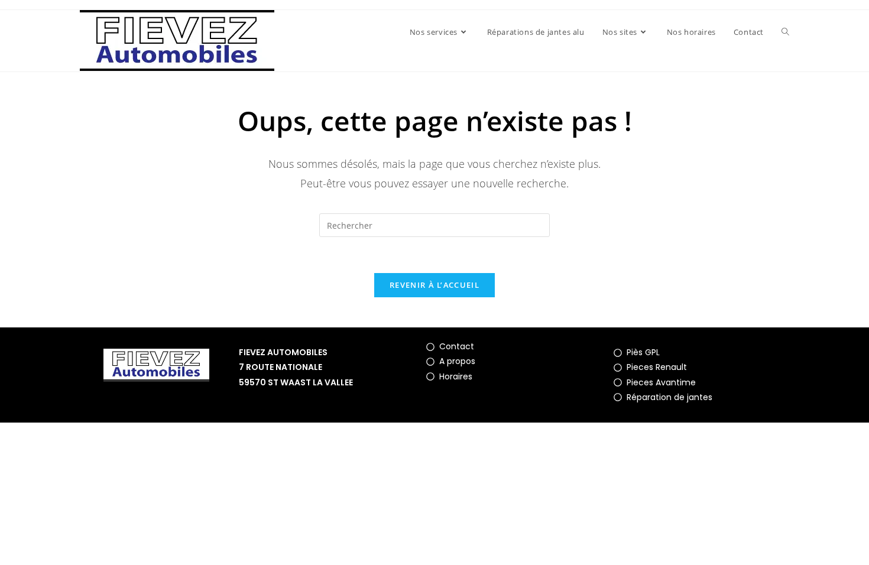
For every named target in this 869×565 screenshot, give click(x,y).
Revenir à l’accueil (434, 285)
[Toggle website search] (785, 32)
